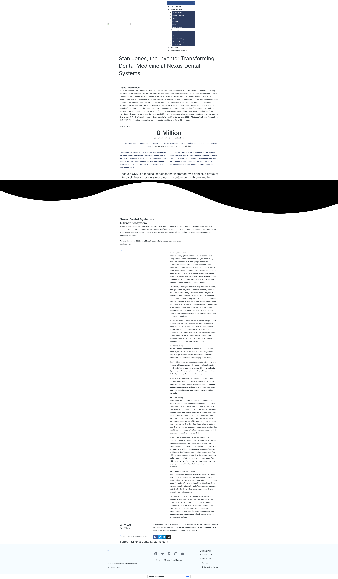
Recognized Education (181, 253)
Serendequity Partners (178, 15)
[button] (181, 3)
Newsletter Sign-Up (179, 50)
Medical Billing (178, 346)
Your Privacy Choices (176, 576)
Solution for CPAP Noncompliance (181, 44)
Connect (174, 48)
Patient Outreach (177, 27)
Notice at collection (156, 576)
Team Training (178, 398)
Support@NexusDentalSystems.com (144, 541)
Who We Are (176, 6)
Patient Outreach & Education (184, 471)
